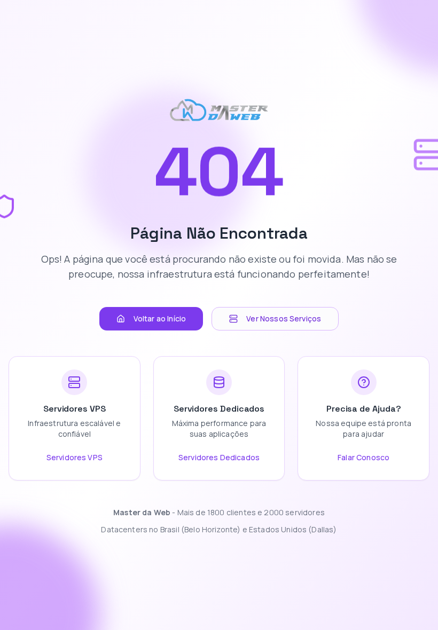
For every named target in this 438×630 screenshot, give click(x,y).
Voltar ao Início (160, 318)
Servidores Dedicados (219, 457)
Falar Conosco (363, 457)
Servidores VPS (74, 457)
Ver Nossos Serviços (283, 318)
